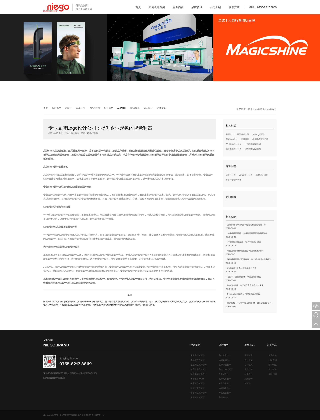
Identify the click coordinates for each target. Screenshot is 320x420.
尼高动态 (56, 108)
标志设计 (148, 108)
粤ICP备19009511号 (95, 414)
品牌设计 (121, 108)
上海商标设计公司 (253, 143)
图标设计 (245, 139)
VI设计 (68, 108)
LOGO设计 (94, 108)
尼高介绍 (273, 355)
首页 (250, 109)
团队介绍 (273, 359)
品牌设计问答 (262, 174)
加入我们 (273, 373)
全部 (45, 108)
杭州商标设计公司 (260, 139)
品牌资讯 (260, 109)
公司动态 (248, 364)
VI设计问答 (231, 174)
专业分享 (80, 108)
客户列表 (273, 364)
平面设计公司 (243, 134)
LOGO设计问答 (245, 174)
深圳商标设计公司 (253, 148)
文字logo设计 (258, 134)
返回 (130, 294)
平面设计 (230, 134)
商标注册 (135, 108)
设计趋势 (108, 108)
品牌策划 (161, 108)
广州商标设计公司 (234, 143)
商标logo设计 (232, 139)
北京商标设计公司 (234, 148)
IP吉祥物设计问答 (234, 179)
